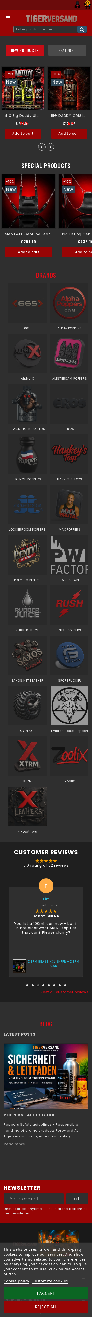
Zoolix (70, 781)
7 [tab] (60, 985)
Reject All (46, 1307)
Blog (46, 1023)
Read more (14, 1144)
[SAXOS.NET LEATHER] (27, 655)
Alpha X (27, 378)
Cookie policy (16, 1281)
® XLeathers (27, 831)
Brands (46, 274)
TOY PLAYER (27, 731)
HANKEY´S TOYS (69, 479)
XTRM (27, 781)
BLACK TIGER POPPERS (27, 429)
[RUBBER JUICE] (27, 605)
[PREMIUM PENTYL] (27, 555)
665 (27, 328)
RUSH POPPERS (69, 630)
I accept (46, 1293)
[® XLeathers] (27, 806)
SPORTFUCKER (69, 680)
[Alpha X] (27, 353)
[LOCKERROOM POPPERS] (27, 504)
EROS (70, 429)
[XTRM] (27, 756)
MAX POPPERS (69, 529)
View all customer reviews (64, 992)
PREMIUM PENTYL (27, 580)
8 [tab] (65, 985)
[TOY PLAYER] (27, 705)
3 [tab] (38, 985)
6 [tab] (54, 985)
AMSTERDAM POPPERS (69, 378)
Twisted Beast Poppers (70, 731)
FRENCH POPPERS (27, 479)
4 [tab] (43, 985)
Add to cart (23, 133)
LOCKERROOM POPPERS (27, 529)
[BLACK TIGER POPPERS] (27, 404)
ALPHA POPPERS (69, 328)
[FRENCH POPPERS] (27, 454)
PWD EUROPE (70, 580)
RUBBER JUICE (27, 630)
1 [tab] (27, 985)
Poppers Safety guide (30, 1115)
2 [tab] (33, 985)
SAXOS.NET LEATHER (27, 680)
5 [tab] (49, 985)
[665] (27, 303)
